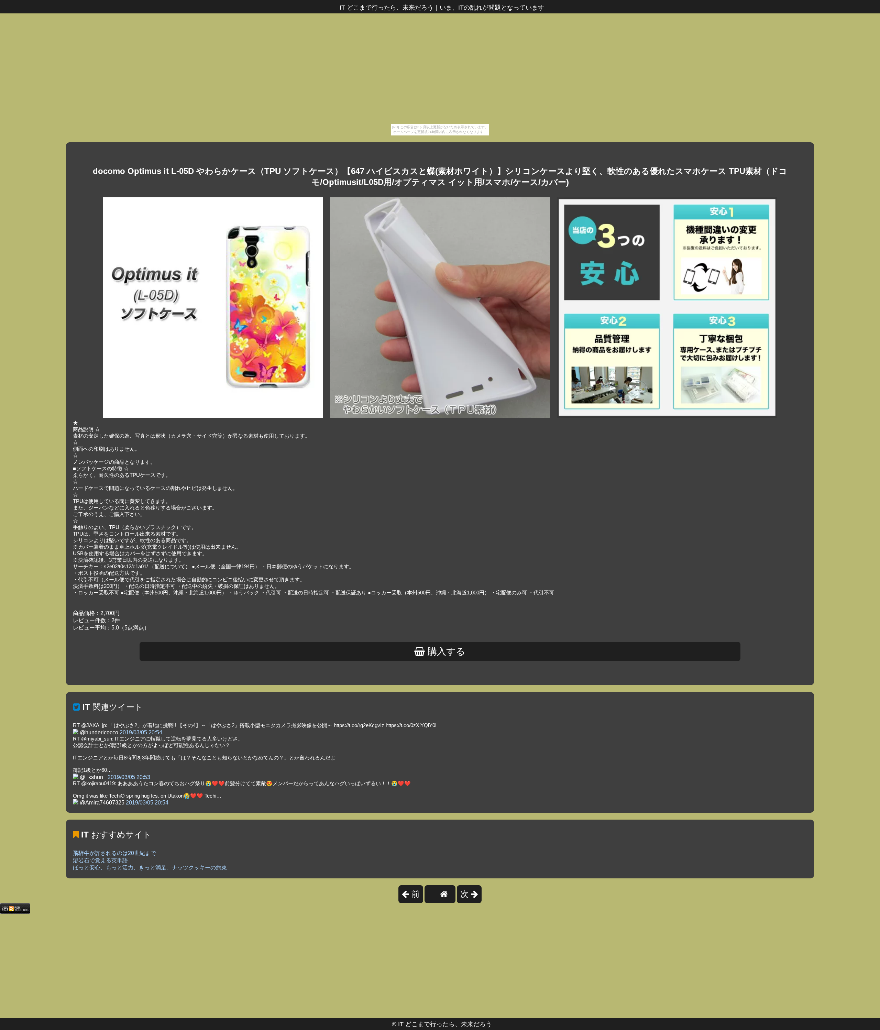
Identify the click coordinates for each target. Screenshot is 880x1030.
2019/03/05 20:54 (141, 732)
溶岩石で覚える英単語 (100, 860)
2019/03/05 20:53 (129, 777)
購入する (445, 651)
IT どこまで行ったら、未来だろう (445, 1024)
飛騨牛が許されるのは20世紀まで (114, 853)
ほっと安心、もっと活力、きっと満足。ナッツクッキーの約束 (150, 867)
